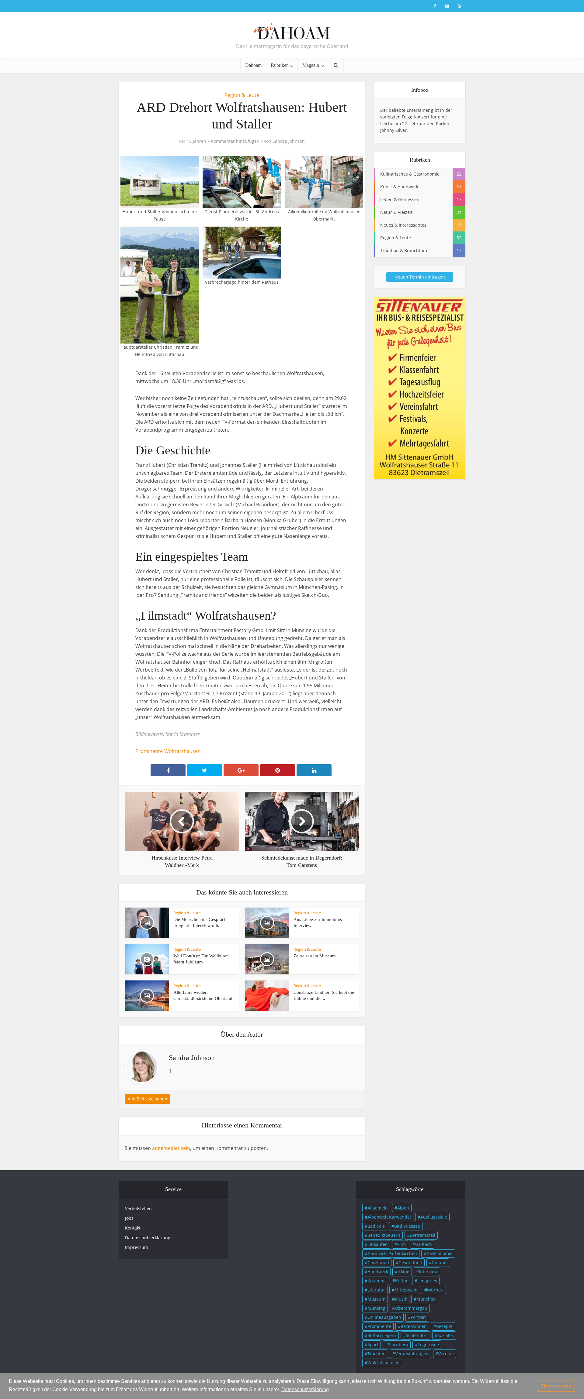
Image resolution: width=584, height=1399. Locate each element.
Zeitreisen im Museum (315, 955)
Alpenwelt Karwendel (389, 1217)
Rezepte (444, 1326)
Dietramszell (422, 1235)
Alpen (403, 1208)
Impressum (136, 1247)
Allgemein (377, 1208)
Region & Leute (241, 95)
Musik (401, 1299)
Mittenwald (406, 1290)
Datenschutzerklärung (147, 1237)
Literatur (376, 1290)
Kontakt (133, 1228)
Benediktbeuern (383, 1235)
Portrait (418, 1317)
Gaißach (423, 1244)
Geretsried (378, 1262)
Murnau (435, 1290)
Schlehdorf (417, 1335)
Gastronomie (439, 1253)
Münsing (376, 1308)
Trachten (376, 1353)
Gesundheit (410, 1262)
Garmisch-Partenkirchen (392, 1253)
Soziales (445, 1335)
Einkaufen (377, 1244)
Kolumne (376, 1281)
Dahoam (253, 65)
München (426, 1299)
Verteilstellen (138, 1208)
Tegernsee (428, 1344)
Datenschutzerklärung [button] (305, 1389)
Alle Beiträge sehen (147, 1099)
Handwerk (377, 1271)
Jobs (129, 1218)
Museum (376, 1299)
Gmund (439, 1262)
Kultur (401, 1281)
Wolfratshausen (182, 751)
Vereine (446, 1353)
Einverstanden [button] (556, 1386)
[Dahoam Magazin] (292, 29)
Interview (428, 1271)
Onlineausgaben (384, 1317)
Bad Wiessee (407, 1226)
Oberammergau (411, 1308)
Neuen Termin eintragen (420, 277)
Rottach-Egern (381, 1335)
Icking (403, 1271)
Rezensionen (414, 1326)
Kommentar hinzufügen (235, 141)
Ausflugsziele (433, 1217)
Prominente (149, 751)
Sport (372, 1344)
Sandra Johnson (289, 141)
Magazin (310, 65)
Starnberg (398, 1344)
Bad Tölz (376, 1226)
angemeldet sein (171, 1148)
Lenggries (427, 1281)
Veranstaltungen (412, 1353)
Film (401, 1244)
